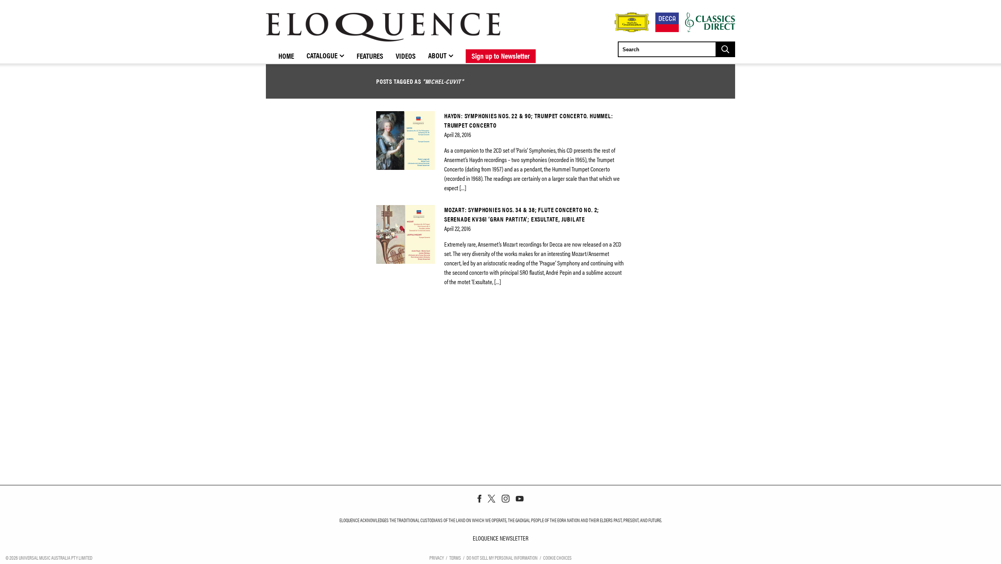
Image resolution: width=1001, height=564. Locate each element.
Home (286, 55)
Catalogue (322, 55)
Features (370, 55)
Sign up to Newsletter (501, 55)
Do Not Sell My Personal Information (502, 557)
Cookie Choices (557, 557)
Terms (455, 557)
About (437, 55)
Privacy (436, 557)
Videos (406, 55)
